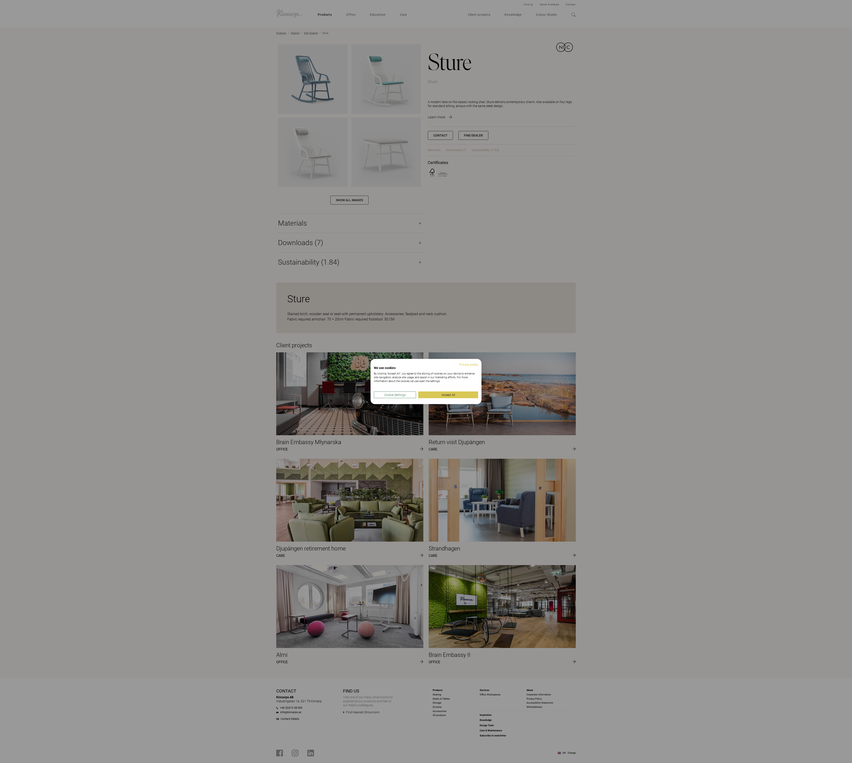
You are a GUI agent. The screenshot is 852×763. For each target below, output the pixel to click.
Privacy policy (468, 364)
